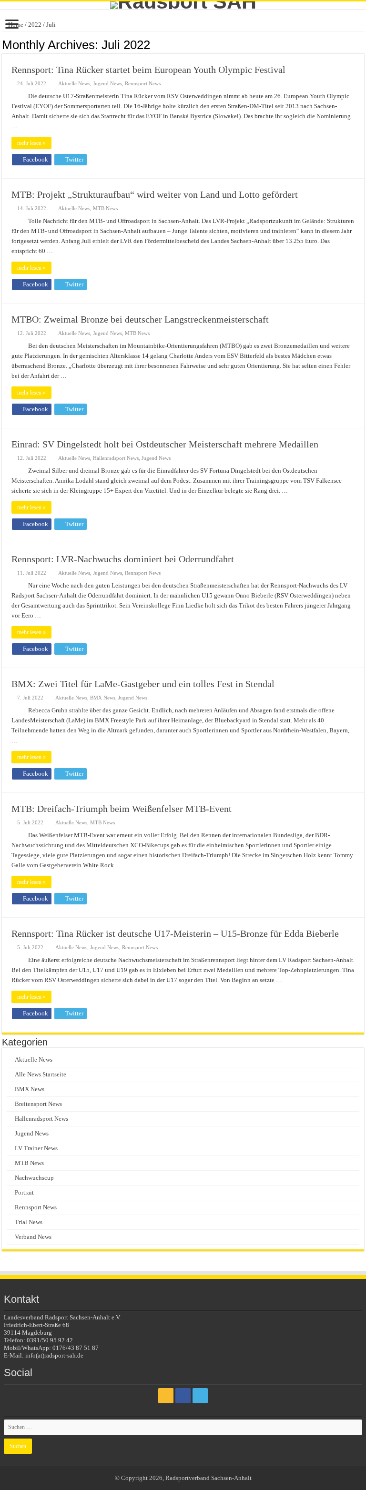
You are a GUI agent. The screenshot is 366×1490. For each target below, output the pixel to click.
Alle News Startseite (40, 1074)
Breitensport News (38, 1103)
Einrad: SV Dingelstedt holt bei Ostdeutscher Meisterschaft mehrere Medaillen (164, 444)
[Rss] (165, 1395)
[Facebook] (183, 1395)
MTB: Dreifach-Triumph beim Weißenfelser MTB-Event (121, 808)
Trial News (28, 1222)
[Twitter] (200, 1395)
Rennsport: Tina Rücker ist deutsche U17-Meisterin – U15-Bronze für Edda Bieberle (175, 933)
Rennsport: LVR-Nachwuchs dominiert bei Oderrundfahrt (122, 559)
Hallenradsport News (116, 458)
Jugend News (107, 83)
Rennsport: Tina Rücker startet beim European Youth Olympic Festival (148, 69)
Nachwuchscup (34, 1177)
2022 (34, 24)
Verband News (33, 1236)
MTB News (105, 208)
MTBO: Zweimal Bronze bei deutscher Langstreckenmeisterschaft (140, 319)
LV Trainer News (36, 1148)
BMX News (102, 697)
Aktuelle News (74, 83)
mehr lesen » (31, 143)
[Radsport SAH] (183, 5)
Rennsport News (143, 83)
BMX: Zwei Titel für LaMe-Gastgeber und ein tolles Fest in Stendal (142, 684)
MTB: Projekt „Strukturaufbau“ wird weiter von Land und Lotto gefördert (154, 194)
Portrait (24, 1192)
